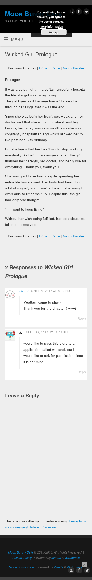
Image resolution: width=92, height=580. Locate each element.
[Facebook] (78, 12)
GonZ (23, 291)
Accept (54, 32)
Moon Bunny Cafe (20, 552)
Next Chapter (73, 68)
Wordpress (72, 557)
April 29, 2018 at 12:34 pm (46, 332)
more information (51, 26)
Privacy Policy (22, 557)
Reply (82, 318)
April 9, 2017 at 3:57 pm (50, 291)
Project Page (49, 68)
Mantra (56, 557)
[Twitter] (85, 12)
